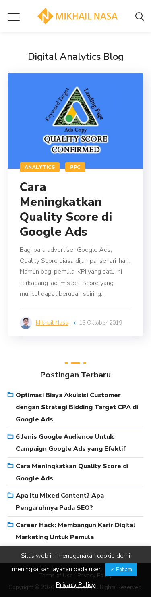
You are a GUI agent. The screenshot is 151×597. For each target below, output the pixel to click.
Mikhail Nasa (52, 323)
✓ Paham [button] (121, 569)
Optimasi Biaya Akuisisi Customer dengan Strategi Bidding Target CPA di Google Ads (77, 407)
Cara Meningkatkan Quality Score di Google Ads (66, 209)
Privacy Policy (75, 585)
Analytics (40, 167)
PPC (75, 167)
